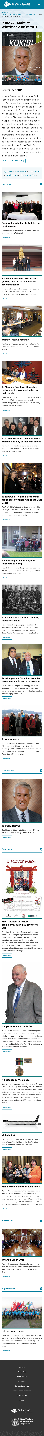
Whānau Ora (12, 175)
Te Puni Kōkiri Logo (16, 4)
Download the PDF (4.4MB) (14, 161)
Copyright (22, 1381)
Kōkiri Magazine (30, 14)
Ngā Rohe (8, 171)
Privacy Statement (22, 1386)
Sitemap (22, 1400)
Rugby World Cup (28, 175)
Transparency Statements (22, 1391)
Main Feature (20, 171)
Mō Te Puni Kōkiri (15, 14)
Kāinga (4, 14)
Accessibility (22, 1396)
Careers (22, 1367)
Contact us (22, 1372)
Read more (7, 238)
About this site (22, 1377)
